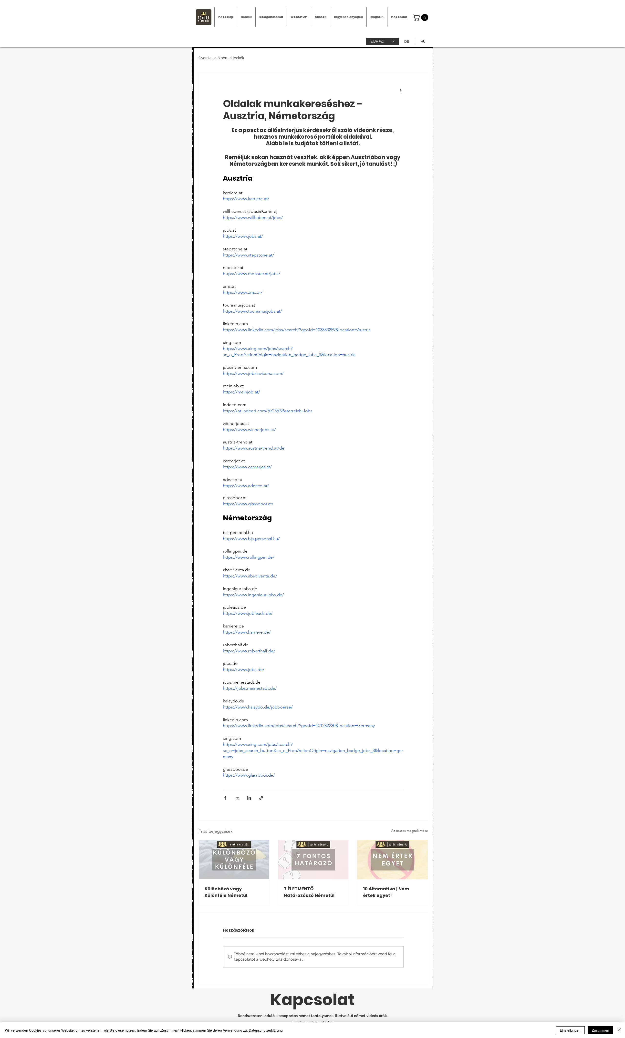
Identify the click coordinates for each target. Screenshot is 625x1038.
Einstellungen (570, 1030)
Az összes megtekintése (409, 830)
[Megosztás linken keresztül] (261, 798)
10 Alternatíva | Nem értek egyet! (386, 892)
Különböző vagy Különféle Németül (226, 892)
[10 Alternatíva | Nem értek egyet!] (392, 859)
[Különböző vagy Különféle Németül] (234, 859)
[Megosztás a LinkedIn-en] (249, 798)
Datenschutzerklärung (266, 1030)
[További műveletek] (401, 90)
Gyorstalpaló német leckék (221, 58)
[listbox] (382, 41)
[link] (421, 17)
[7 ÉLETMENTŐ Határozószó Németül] (313, 859)
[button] (382, 41)
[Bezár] (619, 1030)
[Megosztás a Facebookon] (225, 798)
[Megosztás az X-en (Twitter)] (237, 798)
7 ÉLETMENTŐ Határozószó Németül (309, 892)
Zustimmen (600, 1030)
